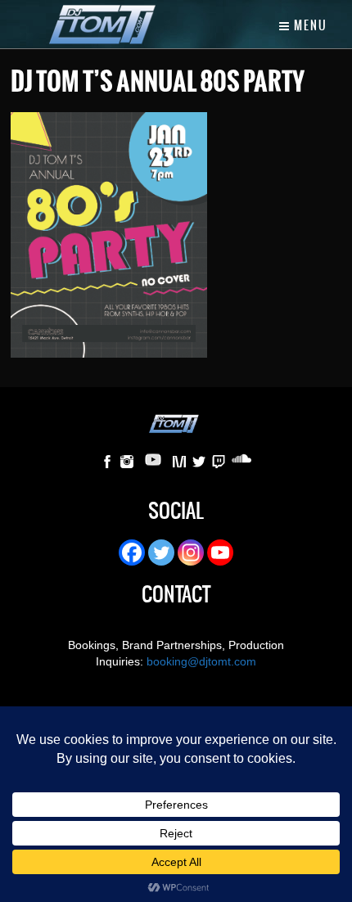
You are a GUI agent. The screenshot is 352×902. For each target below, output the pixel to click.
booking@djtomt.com (201, 661)
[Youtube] (220, 552)
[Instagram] (191, 552)
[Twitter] (161, 552)
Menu (309, 25)
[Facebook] (132, 552)
